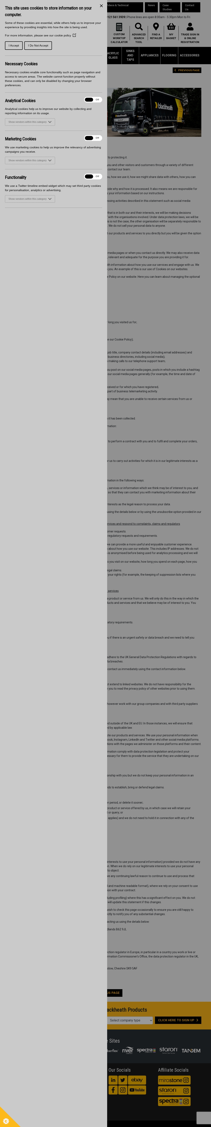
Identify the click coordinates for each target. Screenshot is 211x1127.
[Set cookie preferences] (10, 1116)
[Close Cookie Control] (101, 5)
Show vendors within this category (27, 122)
